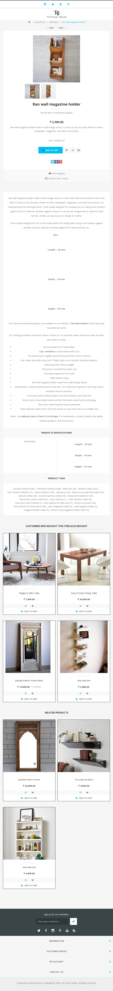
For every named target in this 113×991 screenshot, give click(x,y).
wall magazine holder (84, 506)
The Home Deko (78, 323)
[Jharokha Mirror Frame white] (29, 647)
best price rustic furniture (27, 502)
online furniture (41, 492)
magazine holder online (35, 510)
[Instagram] (53, 930)
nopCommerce (36, 983)
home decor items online (32, 499)
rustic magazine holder (58, 506)
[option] (32, 91)
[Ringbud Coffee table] (29, 559)
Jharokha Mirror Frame (29, 779)
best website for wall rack (56, 502)
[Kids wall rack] (29, 833)
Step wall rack (83, 680)
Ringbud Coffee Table (29, 593)
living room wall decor (78, 495)
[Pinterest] (60, 930)
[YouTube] (67, 930)
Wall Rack (67, 488)
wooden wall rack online (50, 495)
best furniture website (18, 492)
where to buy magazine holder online (68, 510)
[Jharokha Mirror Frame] (29, 746)
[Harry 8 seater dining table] (84, 559)
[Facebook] (46, 930)
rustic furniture (56, 499)
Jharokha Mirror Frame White (29, 680)
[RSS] (74, 930)
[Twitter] (38, 930)
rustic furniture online (78, 499)
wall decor (61, 492)
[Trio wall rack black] (84, 746)
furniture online (85, 488)
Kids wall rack (29, 867)
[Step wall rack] (84, 647)
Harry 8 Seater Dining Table (84, 593)
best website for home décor (28, 506)
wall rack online (25, 495)
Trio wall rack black (84, 779)
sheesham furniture (46, 488)
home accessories (83, 502)
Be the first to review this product (57, 112)
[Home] (29, 22)
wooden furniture (21, 488)
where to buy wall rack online (85, 492)
